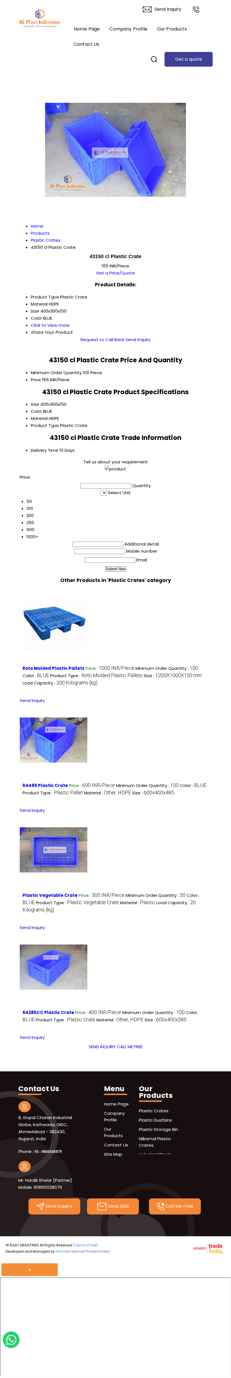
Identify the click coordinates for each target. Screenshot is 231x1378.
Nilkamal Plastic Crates (155, 1142)
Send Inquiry (168, 9)
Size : (173, 676)
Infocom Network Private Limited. (83, 1251)
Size (35, 404)
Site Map (113, 1154)
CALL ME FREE (130, 1047)
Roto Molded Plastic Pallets (54, 668)
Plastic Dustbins (155, 1120)
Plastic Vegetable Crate (50, 895)
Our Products (172, 29)
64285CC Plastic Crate (48, 1012)
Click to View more (50, 325)
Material (39, 418)
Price (36, 380)
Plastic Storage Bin (158, 1129)
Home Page (87, 29)
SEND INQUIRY (102, 1047)
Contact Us (86, 44)
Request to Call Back (102, 340)
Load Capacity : (60, 683)
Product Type (45, 425)
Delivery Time (44, 450)
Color (36, 411)
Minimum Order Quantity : (167, 668)
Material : (107, 793)
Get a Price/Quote (115, 273)
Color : (36, 676)
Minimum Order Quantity (56, 373)
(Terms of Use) (85, 1245)
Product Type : (96, 676)
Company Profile (128, 29)
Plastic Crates (153, 1111)
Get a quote (188, 59)
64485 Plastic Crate (45, 785)
